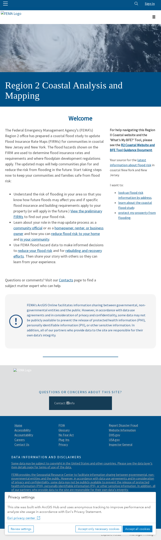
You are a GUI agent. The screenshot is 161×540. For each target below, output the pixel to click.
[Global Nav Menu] (5, 3)
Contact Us (21, 445)
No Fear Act (66, 435)
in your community (34, 239)
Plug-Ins (63, 440)
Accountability (23, 435)
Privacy (63, 445)
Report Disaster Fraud (123, 425)
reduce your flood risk (35, 250)
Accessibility (22, 430)
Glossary (64, 430)
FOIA (61, 425)
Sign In (150, 3)
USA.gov (114, 440)
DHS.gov (114, 435)
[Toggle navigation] (154, 17)
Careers (19, 440)
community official (27, 228)
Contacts (66, 280)
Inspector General (120, 445)
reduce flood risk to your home (75, 233)
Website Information (122, 430)
